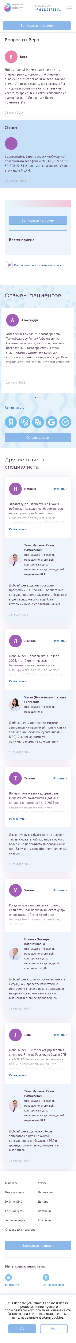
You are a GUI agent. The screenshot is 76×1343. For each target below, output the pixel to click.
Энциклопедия (15, 1220)
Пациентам (45, 1192)
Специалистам (14, 1211)
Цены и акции (14, 1192)
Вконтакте (12, 1285)
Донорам (44, 1201)
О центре (11, 1183)
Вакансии (44, 1211)
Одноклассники (53, 1285)
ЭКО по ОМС (13, 1201)
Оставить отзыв (38, 437)
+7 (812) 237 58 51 (48, 9)
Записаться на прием (37, 25)
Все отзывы (13, 408)
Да (22, 1328)
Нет (54, 1328)
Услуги (42, 1183)
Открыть (59, 489)
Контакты (44, 1220)
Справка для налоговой (21, 1229)
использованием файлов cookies (37, 1317)
